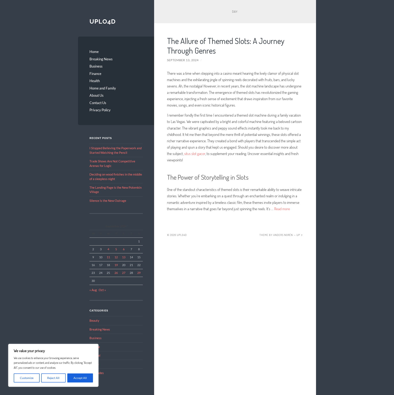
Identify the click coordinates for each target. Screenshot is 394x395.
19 (116, 265)
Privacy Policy (100, 110)
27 (123, 272)
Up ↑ (300, 235)
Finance (95, 73)
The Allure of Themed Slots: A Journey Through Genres (225, 45)
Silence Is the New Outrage (107, 200)
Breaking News (100, 59)
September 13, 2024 (183, 60)
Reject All (53, 378)
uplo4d (102, 21)
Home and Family (102, 88)
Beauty (94, 320)
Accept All (80, 378)
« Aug (93, 290)
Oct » (102, 290)
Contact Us (97, 103)
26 (116, 272)
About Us (96, 95)
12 (116, 257)
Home (94, 51)
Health (94, 81)
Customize (26, 378)
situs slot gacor (194, 153)
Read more (282, 208)
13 (123, 257)
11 (108, 257)
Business (95, 66)
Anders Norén (283, 235)
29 (139, 272)
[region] (53, 365)
